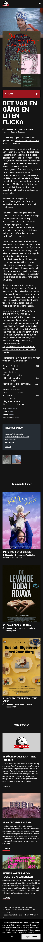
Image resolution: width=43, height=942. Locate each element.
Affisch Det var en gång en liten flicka (17, 437)
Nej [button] (12, 937)
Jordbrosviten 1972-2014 (27, 140)
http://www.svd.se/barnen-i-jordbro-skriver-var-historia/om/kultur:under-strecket (19, 349)
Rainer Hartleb (12, 409)
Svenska (11, 412)
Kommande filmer (21, 484)
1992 (17, 418)
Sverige (12, 415)
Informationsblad (10, 439)
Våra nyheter (21, 725)
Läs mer (6, 786)
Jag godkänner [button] (31, 937)
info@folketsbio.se (15, 915)
